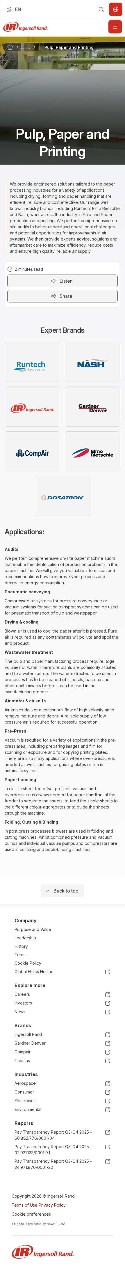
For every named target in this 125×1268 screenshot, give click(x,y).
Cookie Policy (28, 963)
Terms (20, 954)
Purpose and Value (33, 929)
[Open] (115, 26)
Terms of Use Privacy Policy (39, 1205)
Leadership (25, 937)
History (21, 946)
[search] (101, 9)
